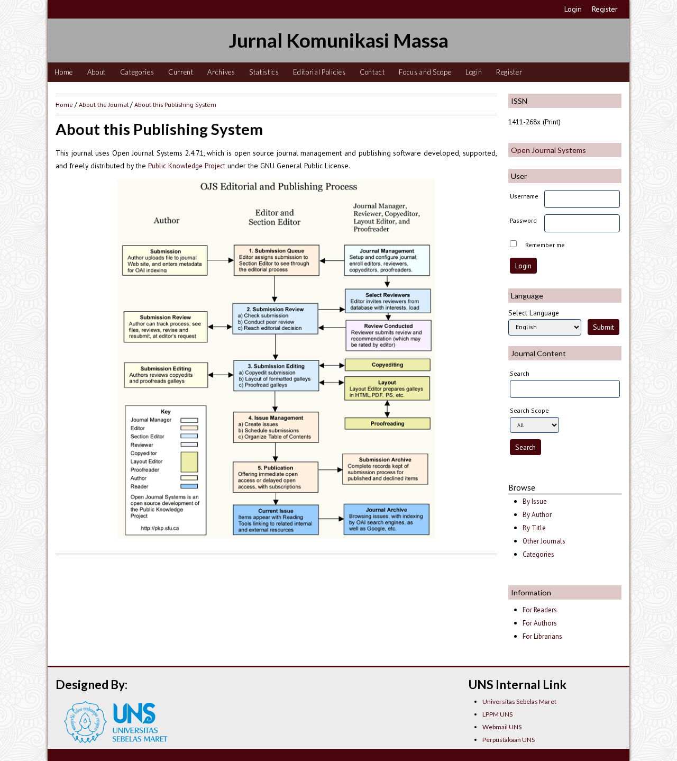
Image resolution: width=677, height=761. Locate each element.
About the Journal (104, 104)
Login (573, 9)
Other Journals (544, 541)
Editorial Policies (319, 72)
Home (63, 72)
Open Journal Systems (548, 150)
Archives (221, 72)
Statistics (264, 72)
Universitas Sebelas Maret (519, 701)
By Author (537, 514)
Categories (137, 72)
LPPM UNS (497, 714)
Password (523, 220)
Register (605, 9)
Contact (372, 72)
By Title (534, 527)
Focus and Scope (425, 72)
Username (524, 196)
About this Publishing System (175, 104)
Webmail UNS (502, 727)
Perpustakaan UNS (508, 740)
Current (181, 72)
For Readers (540, 609)
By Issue (535, 501)
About (96, 72)
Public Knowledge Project (186, 165)
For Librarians (542, 636)
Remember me (545, 245)
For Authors (540, 623)
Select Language (533, 313)
